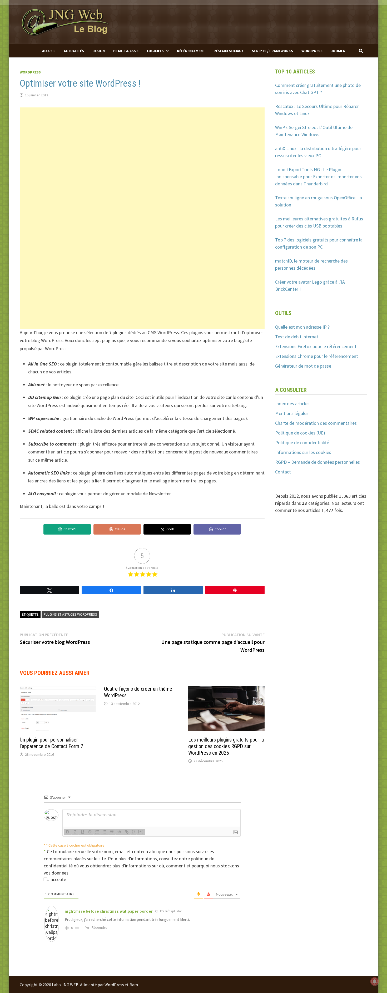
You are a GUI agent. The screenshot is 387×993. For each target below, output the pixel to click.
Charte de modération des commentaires (316, 423)
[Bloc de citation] (112, 832)
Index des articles (292, 404)
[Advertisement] (142, 144)
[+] (141, 831)
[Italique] (75, 832)
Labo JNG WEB (65, 984)
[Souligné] (82, 832)
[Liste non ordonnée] (104, 832)
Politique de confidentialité (302, 442)
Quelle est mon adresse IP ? (302, 327)
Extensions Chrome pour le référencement (316, 356)
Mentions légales (292, 413)
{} (133, 831)
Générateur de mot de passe (303, 366)
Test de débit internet (296, 337)
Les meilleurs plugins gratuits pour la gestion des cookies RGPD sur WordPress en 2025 (226, 746)
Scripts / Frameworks (272, 50)
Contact (283, 472)
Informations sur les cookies (303, 452)
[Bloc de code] (119, 832)
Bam (134, 984)
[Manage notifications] (374, 981)
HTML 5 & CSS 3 (125, 50)
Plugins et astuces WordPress (70, 614)
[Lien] (126, 832)
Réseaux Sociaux (229, 50)
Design (98, 50)
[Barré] (89, 832)
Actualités (74, 50)
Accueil (48, 50)
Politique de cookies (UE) (300, 433)
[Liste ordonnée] (97, 832)
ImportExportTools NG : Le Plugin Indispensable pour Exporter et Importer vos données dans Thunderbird (318, 176)
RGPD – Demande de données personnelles (317, 462)
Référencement (191, 50)
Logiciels (155, 50)
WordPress (311, 50)
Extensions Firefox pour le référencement (315, 346)
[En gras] (67, 832)
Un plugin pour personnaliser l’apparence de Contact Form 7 (51, 743)
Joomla (338, 50)
